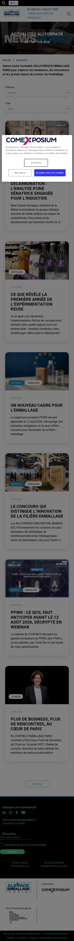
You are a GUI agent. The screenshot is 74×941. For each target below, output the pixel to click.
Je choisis (35, 162)
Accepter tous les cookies (50, 172)
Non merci (20, 172)
